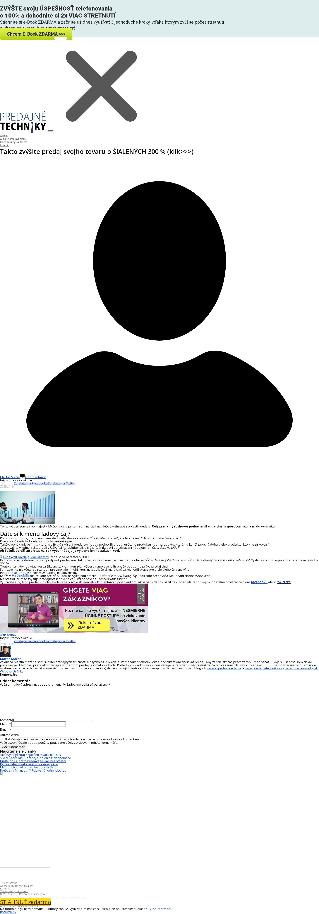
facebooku (259, 582)
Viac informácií (161, 909)
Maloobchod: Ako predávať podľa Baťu (28, 767)
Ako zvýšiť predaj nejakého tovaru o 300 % (30, 755)
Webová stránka (12, 671)
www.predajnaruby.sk (301, 668)
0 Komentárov (35, 477)
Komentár (7, 720)
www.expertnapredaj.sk (224, 668)
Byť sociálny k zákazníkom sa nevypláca (29, 764)
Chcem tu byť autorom (13, 142)
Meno (5, 724)
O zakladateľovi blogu (13, 138)
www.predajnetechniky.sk (263, 668)
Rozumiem (8, 912)
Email (5, 729)
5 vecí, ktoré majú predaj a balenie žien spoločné (35, 758)
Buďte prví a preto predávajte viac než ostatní (33, 761)
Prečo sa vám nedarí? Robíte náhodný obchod (33, 770)
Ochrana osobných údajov (16, 885)
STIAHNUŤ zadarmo (25, 902)
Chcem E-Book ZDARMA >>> (36, 34)
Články (4, 135)
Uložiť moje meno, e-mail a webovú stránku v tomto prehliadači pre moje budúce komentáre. (72, 739)
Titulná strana (8, 883)
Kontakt (4, 145)
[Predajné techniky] (23, 131)
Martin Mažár (10, 659)
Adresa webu (9, 735)
